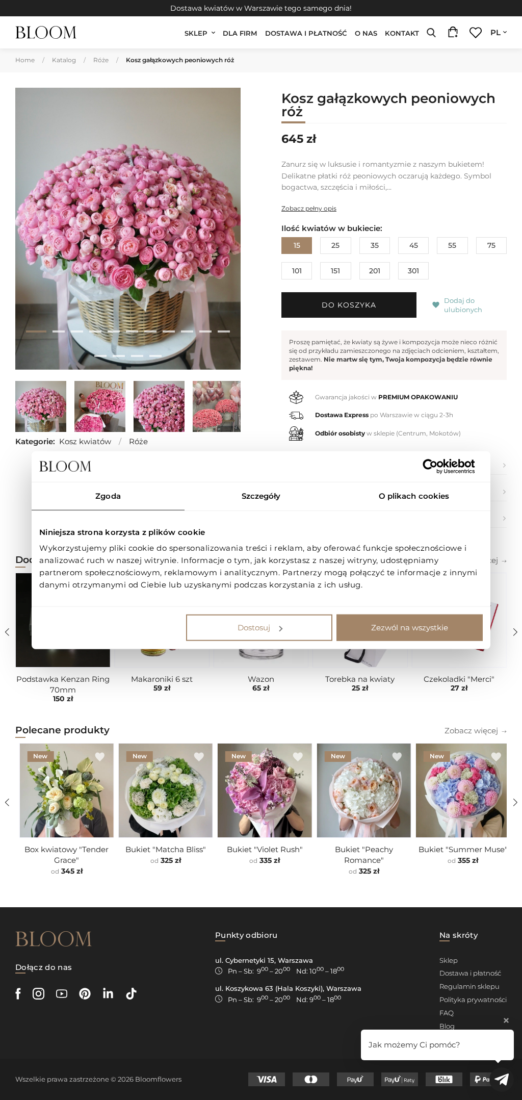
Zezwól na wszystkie (409, 627)
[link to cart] (453, 34)
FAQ (446, 1013)
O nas (366, 33)
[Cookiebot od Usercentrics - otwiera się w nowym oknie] (438, 466)
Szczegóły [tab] (261, 495)
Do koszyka (349, 305)
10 (205, 331)
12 (100, 356)
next (224, 230)
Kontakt (402, 33)
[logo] (45, 32)
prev (31, 230)
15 (155, 356)
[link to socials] (18, 994)
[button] (436, 305)
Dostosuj (254, 627)
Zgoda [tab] (108, 495)
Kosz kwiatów (85, 441)
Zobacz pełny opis (308, 208)
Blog (447, 1026)
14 (137, 356)
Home (25, 60)
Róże (101, 60)
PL (495, 32)
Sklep (196, 33)
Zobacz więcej (471, 730)
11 (224, 331)
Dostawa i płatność (306, 33)
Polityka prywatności (473, 999)
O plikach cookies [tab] (414, 495)
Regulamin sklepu (469, 986)
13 (119, 356)
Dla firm (240, 33)
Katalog (64, 60)
